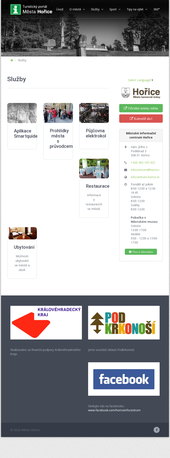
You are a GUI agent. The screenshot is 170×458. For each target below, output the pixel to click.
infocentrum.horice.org (146, 177)
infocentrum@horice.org (147, 170)
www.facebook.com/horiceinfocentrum (114, 410)
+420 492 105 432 (143, 162)
